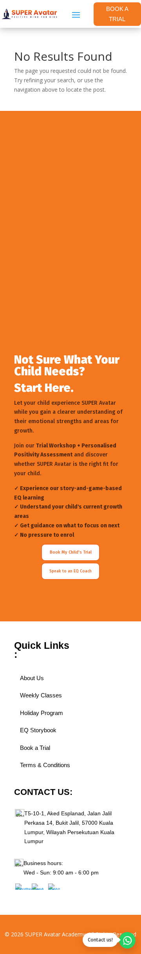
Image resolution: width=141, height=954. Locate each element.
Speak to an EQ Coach (70, 571)
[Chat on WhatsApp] (127, 940)
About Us (32, 678)
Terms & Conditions (45, 765)
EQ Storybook (38, 730)
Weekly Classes (41, 695)
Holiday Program (41, 713)
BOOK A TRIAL (117, 13)
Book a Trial (35, 747)
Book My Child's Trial (71, 552)
